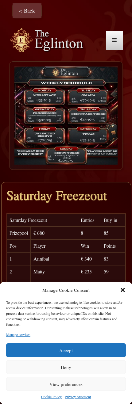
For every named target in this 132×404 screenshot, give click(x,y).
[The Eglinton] (48, 39)
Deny (66, 367)
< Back (27, 10)
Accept (66, 350)
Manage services (18, 334)
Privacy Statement (78, 396)
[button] (123, 290)
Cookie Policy (51, 396)
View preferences (66, 384)
